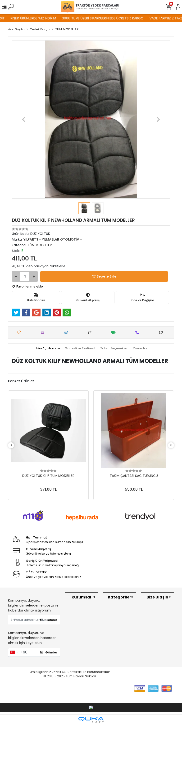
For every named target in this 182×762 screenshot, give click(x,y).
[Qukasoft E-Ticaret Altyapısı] (91, 720)
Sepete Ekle (106, 276)
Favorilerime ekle (29, 286)
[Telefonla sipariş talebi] (138, 332)
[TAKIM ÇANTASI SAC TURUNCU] (133, 430)
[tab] (47, 348)
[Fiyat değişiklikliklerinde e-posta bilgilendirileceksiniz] (114, 332)
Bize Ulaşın (157, 597)
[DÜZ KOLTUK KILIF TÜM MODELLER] (48, 430)
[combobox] (13, 652)
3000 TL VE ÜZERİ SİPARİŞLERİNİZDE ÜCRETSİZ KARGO (94, 18)
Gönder (51, 620)
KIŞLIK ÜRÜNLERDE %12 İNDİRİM (24, 18)
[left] (11, 445)
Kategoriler (119, 597)
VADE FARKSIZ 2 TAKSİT (159, 18)
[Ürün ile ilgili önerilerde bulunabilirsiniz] (162, 332)
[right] (171, 445)
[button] (24, 119)
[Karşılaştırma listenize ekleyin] (91, 332)
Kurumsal (81, 597)
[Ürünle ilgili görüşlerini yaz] (67, 332)
